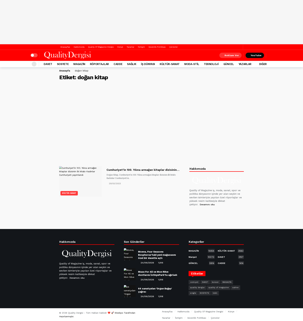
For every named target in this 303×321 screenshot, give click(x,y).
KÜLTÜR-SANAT (69, 193)
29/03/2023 (115, 183)
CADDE (230, 263)
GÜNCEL (201, 263)
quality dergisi (197, 288)
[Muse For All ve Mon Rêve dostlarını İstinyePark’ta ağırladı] (130, 274)
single (193, 293)
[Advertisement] (151, 22)
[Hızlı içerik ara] (270, 55)
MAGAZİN (201, 251)
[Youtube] (208, 213)
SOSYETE (204, 293)
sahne (235, 288)
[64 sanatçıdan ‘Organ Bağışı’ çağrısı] (130, 291)
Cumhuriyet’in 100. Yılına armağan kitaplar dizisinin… (143, 169)
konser (215, 282)
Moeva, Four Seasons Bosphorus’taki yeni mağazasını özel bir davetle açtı (157, 254)
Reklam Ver (232, 55)
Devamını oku (207, 204)
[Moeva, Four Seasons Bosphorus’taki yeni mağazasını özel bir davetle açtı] (130, 254)
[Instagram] (215, 213)
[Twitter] (240, 47)
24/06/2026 (147, 262)
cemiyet (194, 282)
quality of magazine (218, 288)
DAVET (230, 257)
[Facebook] (235, 47)
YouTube (256, 55)
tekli (215, 293)
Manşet (201, 257)
